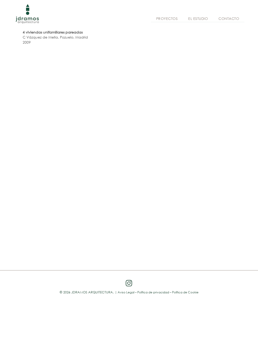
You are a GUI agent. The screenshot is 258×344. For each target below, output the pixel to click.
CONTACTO (228, 18)
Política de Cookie (185, 292)
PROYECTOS (167, 18)
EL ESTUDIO (198, 18)
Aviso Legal (126, 292)
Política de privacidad (153, 292)
